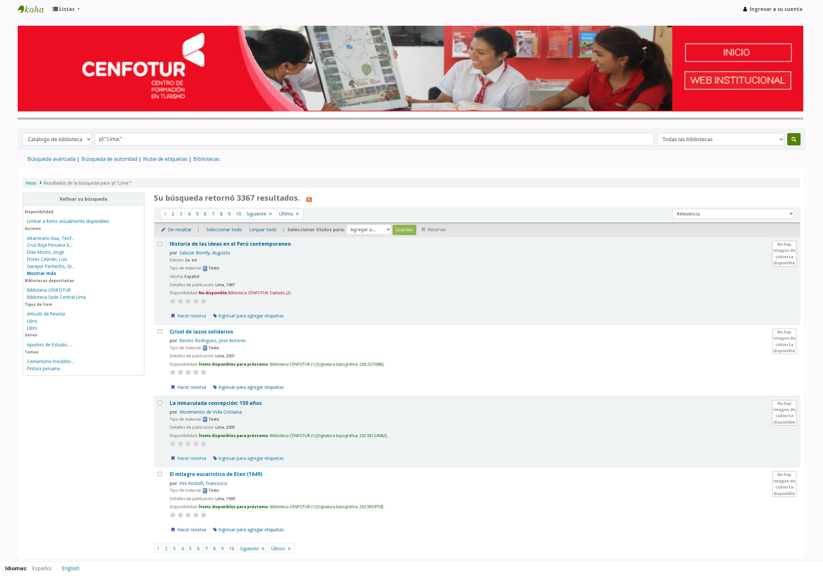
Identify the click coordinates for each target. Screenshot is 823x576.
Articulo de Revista (46, 314)
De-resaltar (179, 229)
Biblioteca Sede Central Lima (56, 297)
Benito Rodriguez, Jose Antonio (212, 340)
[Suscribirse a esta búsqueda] (309, 199)
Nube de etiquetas (165, 158)
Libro (32, 321)
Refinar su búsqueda (83, 199)
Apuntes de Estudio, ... (49, 345)
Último (286, 214)
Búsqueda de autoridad (109, 158)
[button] (66, 9)
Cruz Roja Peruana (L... (50, 245)
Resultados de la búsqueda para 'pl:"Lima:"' (88, 183)
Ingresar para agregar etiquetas (250, 316)
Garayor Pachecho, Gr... (51, 266)
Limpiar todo (263, 229)
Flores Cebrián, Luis (47, 259)
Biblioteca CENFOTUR (49, 290)
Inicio (31, 183)
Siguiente (257, 214)
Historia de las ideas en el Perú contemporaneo (230, 244)
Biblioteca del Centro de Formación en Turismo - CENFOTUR (34, 9)
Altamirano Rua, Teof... (50, 238)
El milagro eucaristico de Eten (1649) (216, 474)
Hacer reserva (191, 316)
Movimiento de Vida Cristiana (210, 412)
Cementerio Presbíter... (50, 361)
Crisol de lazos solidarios (201, 332)
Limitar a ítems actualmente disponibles (68, 221)
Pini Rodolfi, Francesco (203, 483)
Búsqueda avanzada (51, 158)
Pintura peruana (43, 368)
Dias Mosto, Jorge (45, 252)
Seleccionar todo (224, 229)
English (70, 568)
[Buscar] (793, 139)
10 (238, 214)
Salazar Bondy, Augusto (204, 253)
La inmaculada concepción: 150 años (216, 403)
